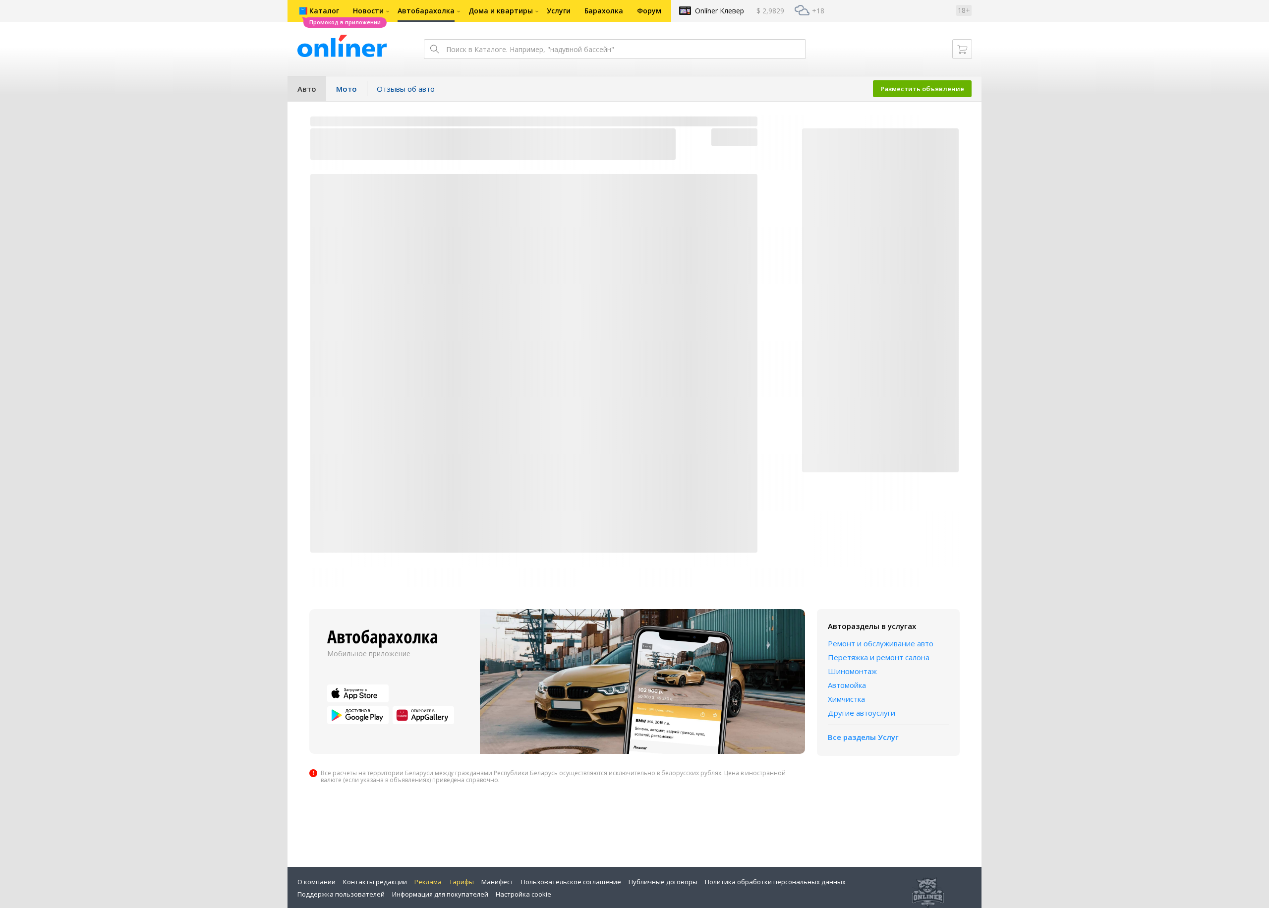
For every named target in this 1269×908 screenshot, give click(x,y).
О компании (316, 881)
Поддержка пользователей (341, 894)
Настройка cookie (523, 894)
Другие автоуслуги (861, 713)
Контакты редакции (375, 881)
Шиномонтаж (852, 671)
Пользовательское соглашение (571, 881)
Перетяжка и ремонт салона (878, 657)
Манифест (497, 881)
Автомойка (847, 685)
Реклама (428, 881)
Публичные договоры (663, 881)
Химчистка (846, 699)
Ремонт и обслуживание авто (880, 643)
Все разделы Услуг (863, 737)
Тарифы (461, 881)
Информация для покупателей (440, 894)
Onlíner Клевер (719, 10)
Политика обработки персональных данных (775, 881)
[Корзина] (962, 49)
